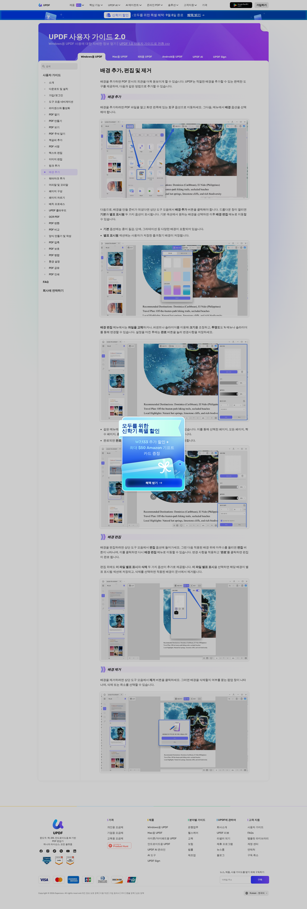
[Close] (153, 496)
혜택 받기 (152, 483)
